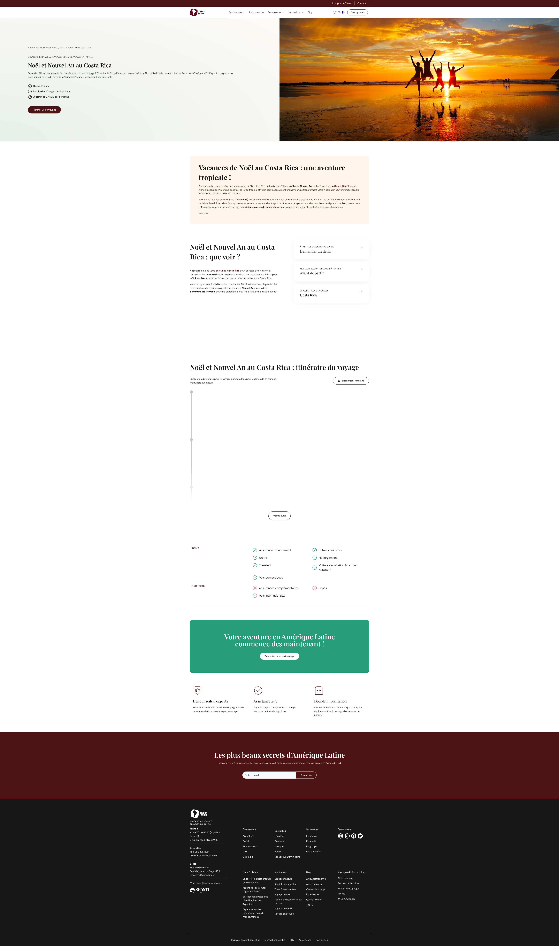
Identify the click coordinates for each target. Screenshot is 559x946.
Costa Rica (52, 48)
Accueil (31, 48)
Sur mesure (312, 829)
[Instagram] (340, 836)
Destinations (249, 829)
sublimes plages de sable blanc (261, 207)
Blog (308, 872)
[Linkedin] (347, 836)
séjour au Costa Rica (227, 270)
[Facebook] (353, 836)
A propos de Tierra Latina (351, 872)
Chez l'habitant (251, 872)
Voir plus (203, 213)
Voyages (41, 48)
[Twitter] (360, 836)
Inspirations (281, 872)
